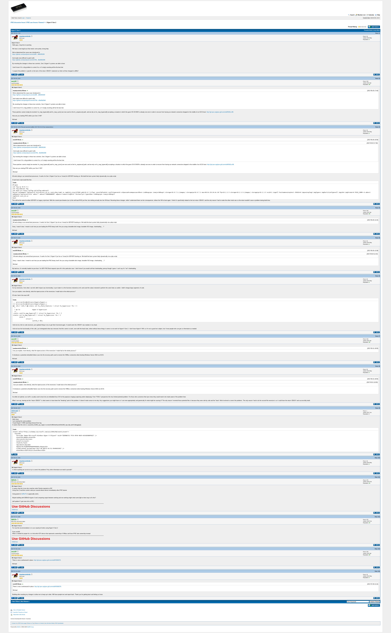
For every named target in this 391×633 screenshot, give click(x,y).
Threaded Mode (368, 30)
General (41, 22)
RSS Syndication (59, 623)
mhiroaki (14, 411)
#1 (379, 33)
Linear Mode (376, 30)
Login (23, 18)
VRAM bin (15, 509)
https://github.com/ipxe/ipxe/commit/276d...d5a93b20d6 (28, 60)
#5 (379, 237)
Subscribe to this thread (19, 614)
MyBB (18, 626)
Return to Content (39, 623)
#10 (379, 457)
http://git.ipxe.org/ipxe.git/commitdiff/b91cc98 (220, 112)
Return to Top (30, 623)
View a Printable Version (19, 610)
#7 (379, 336)
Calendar (371, 15)
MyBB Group (30, 626)
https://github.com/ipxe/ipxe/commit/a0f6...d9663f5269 (28, 54)
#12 (379, 516)
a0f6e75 (24, 494)
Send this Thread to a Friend (20, 612)
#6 (379, 276)
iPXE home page (22, 623)
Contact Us (14, 623)
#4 (379, 207)
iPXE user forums (32, 22)
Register (28, 18)
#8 (379, 366)
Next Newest (24, 601)
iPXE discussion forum (18, 22)
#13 (379, 548)
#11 (379, 477)
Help (378, 15)
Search (352, 15)
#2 (379, 78)
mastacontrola (24, 36)
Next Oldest (16, 601)
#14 (379, 571)
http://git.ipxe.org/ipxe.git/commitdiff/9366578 (47, 560)
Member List (361, 15)
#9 (379, 408)
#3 (379, 127)
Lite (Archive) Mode (49, 623)
